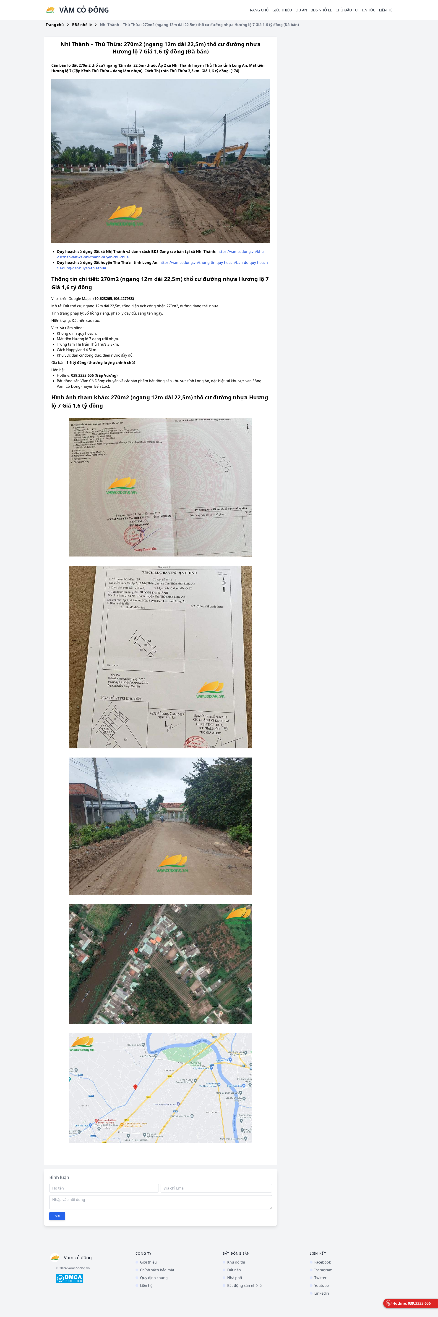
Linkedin (321, 1293)
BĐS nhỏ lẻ (82, 24)
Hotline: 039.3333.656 (411, 1303)
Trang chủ (258, 10)
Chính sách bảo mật (157, 1269)
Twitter (320, 1277)
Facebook (322, 1262)
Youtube (321, 1285)
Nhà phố (234, 1277)
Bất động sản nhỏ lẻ (244, 1285)
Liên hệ (385, 10)
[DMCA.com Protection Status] (92, 1278)
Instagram (323, 1269)
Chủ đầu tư (347, 10)
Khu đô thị (236, 1262)
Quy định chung (154, 1277)
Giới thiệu (282, 10)
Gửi (57, 1216)
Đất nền (234, 1269)
